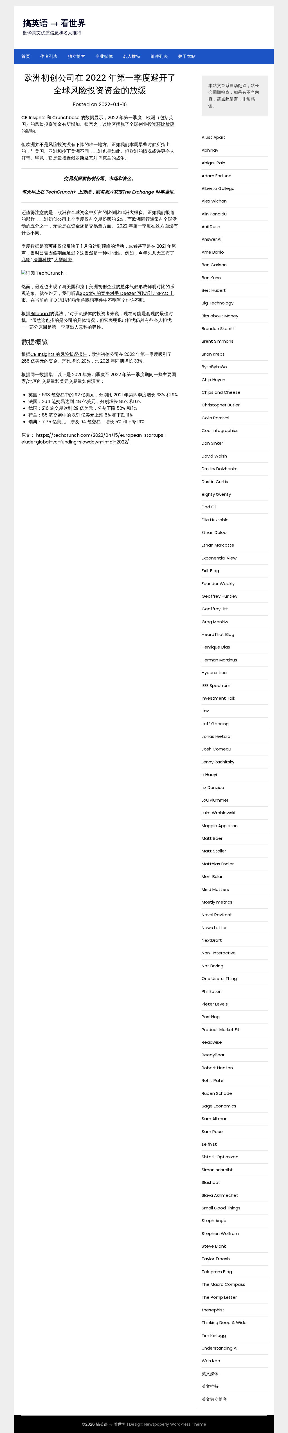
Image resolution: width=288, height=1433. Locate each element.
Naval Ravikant (217, 915)
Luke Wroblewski (218, 813)
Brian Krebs (213, 354)
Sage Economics (219, 1106)
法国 (37, 259)
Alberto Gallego (218, 188)
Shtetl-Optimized (220, 1157)
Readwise (212, 1042)
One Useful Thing (219, 978)
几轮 (25, 259)
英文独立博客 (214, 1399)
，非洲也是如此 (104, 151)
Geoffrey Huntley (219, 596)
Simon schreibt (217, 1170)
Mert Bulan (213, 876)
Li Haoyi (209, 774)
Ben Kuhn (211, 278)
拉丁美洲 (71, 151)
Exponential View (219, 558)
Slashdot (211, 1182)
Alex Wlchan (214, 201)
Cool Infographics (220, 430)
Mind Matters (215, 889)
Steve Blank (214, 1246)
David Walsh (214, 456)
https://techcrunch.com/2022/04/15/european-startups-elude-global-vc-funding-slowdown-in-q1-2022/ (93, 438)
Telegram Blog (217, 1272)
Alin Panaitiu (214, 214)
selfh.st (209, 1144)
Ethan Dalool (215, 532)
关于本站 (186, 56)
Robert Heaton (217, 1068)
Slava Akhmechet (220, 1195)
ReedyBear (213, 1055)
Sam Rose (212, 1131)
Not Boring (212, 966)
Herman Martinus (219, 660)
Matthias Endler (218, 864)
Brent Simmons (217, 341)
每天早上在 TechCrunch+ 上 (52, 192)
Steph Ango (214, 1220)
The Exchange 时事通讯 (148, 192)
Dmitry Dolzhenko (220, 469)
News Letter (214, 928)
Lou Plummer (215, 800)
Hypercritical (215, 672)
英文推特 (210, 1386)
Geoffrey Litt (215, 609)
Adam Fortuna (216, 176)
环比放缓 (165, 124)
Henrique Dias (216, 647)
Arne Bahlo (213, 252)
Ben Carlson (214, 265)
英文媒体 (210, 1374)
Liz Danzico (213, 787)
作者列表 (49, 56)
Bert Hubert (214, 290)
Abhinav (210, 150)
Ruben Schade (217, 1093)
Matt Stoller (214, 851)
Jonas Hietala (216, 736)
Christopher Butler (221, 405)
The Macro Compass (223, 1284)
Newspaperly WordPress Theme (175, 1424)
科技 (46, 259)
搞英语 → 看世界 (54, 23)
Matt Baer (212, 838)
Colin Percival (215, 418)
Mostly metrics (217, 902)
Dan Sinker (212, 443)
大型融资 (63, 259)
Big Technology (217, 303)
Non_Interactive (219, 953)
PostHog (211, 1017)
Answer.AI (211, 239)
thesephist (213, 1310)
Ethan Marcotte (218, 545)
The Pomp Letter (219, 1297)
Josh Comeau (216, 749)
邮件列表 (159, 56)
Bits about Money (220, 316)
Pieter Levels (215, 1004)
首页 (25, 56)
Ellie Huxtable (215, 520)
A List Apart (213, 137)
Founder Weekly (218, 583)
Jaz (205, 711)
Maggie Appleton (220, 826)
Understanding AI (219, 1348)
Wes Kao (211, 1361)
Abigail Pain (213, 163)
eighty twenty (216, 494)
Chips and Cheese (221, 392)
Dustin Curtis (215, 482)
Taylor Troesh (216, 1259)
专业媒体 (104, 56)
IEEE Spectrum (216, 685)
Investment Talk (218, 698)
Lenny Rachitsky (218, 762)
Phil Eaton (212, 991)
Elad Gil (209, 507)
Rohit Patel (213, 1080)
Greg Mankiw (215, 622)
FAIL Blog (210, 571)
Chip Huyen (213, 380)
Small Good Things (221, 1208)
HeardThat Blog (218, 634)
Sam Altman (215, 1119)
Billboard (40, 313)
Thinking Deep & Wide (224, 1322)
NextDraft (212, 940)
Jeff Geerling (215, 724)
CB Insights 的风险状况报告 (58, 354)
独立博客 (76, 56)
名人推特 (131, 56)
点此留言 (229, 99)
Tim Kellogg (214, 1335)
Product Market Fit (221, 1029)
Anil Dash (211, 226)
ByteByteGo (214, 367)
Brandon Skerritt (218, 328)
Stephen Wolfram (220, 1233)
